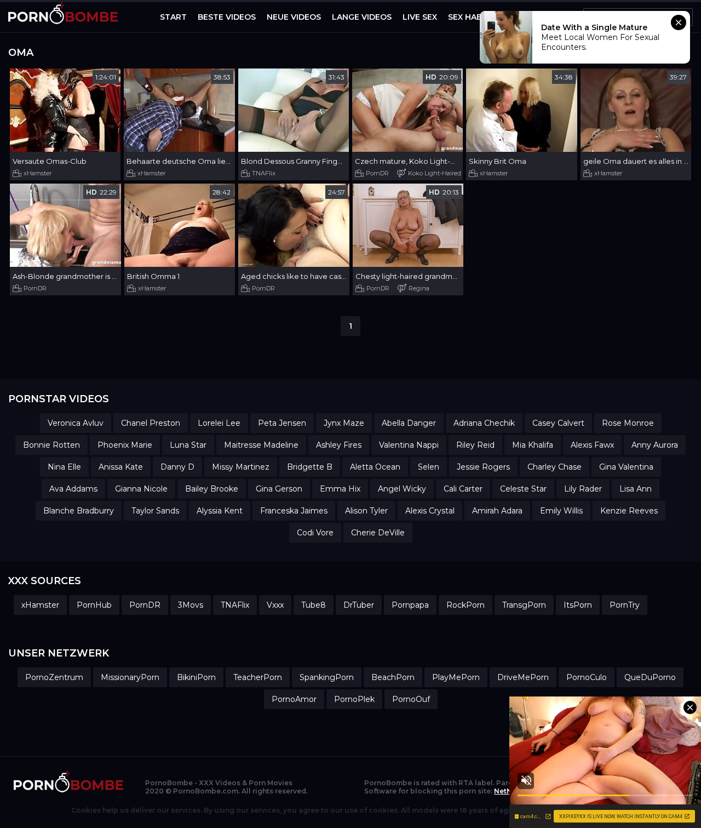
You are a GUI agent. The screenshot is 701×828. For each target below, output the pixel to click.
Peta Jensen (282, 423)
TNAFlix (263, 173)
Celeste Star (523, 489)
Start (173, 17)
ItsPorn (578, 605)
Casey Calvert (558, 423)
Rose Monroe (628, 423)
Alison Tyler (366, 511)
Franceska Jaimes (293, 511)
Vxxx (275, 605)
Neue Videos (294, 17)
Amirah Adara (497, 511)
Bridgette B (309, 467)
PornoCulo (586, 677)
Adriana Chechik (484, 423)
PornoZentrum (54, 677)
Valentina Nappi (409, 445)
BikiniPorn (196, 677)
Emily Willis (561, 511)
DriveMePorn (523, 677)
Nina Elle (64, 467)
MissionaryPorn (130, 677)
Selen (428, 467)
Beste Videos (227, 17)
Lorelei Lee (219, 423)
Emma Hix (340, 489)
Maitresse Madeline (261, 445)
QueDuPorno (650, 677)
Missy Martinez (240, 467)
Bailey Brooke (211, 489)
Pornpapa (410, 605)
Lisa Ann (635, 489)
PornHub (94, 605)
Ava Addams (73, 489)
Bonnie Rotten (51, 445)
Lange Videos (362, 17)
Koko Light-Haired (434, 173)
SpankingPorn (327, 677)
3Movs (190, 605)
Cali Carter (463, 489)
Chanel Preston (150, 423)
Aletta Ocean (375, 467)
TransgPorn (524, 605)
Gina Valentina (626, 467)
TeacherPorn (257, 677)
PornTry (625, 605)
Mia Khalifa (532, 445)
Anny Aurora (654, 445)
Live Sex (420, 17)
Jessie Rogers (483, 467)
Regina (419, 288)
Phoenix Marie (124, 445)
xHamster (37, 173)
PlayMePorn (456, 677)
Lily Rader (583, 489)
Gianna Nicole (141, 489)
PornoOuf (411, 699)
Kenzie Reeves (629, 511)
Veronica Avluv (76, 423)
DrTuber (358, 605)
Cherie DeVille (378, 533)
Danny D (177, 467)
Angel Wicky (402, 489)
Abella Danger (409, 423)
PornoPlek (354, 699)
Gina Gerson (279, 489)
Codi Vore (315, 533)
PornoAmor (294, 699)
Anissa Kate (121, 467)
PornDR (377, 173)
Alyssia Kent (220, 511)
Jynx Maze (344, 423)
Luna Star (188, 445)
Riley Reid (475, 445)
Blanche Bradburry (78, 511)
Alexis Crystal (430, 511)
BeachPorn (393, 677)
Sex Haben (470, 17)
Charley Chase (554, 467)
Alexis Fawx (592, 445)
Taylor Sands (155, 511)
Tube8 (313, 605)
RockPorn (465, 605)
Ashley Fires (338, 445)
